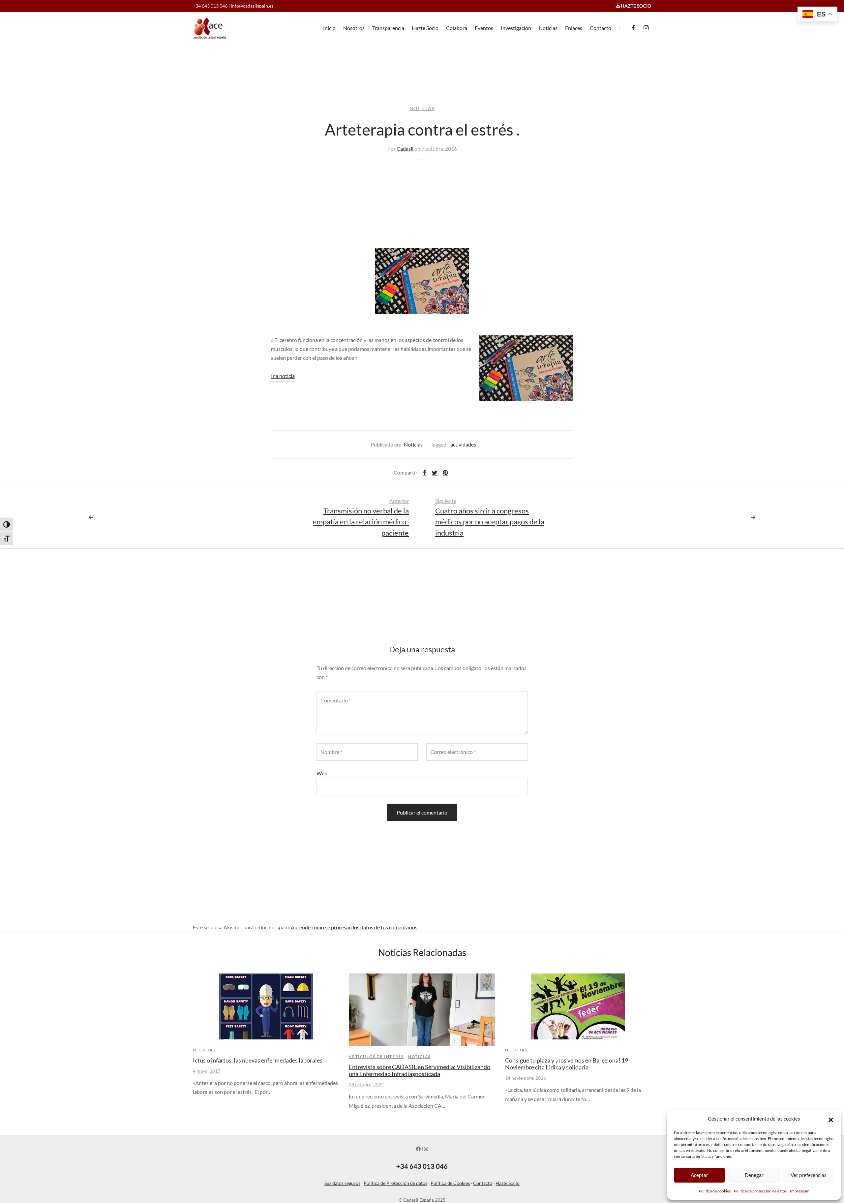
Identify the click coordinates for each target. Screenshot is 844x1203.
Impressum (799, 1190)
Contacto (600, 28)
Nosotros (354, 28)
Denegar (754, 1175)
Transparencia (388, 28)
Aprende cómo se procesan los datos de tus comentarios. (354, 927)
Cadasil (405, 148)
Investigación (516, 28)
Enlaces (573, 28)
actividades (463, 444)
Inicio (329, 28)
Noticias (548, 28)
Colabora (456, 28)
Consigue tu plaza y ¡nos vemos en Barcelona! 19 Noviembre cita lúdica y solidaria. (566, 1064)
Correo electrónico (453, 752)
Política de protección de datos (760, 1190)
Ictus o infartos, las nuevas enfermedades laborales (257, 1060)
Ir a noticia (283, 376)
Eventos (484, 28)
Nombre (331, 752)
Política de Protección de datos (395, 1183)
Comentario (335, 700)
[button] (831, 1119)
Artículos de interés (376, 1056)
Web (321, 773)
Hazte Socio (425, 28)
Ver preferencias (809, 1175)
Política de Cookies (450, 1183)
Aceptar (699, 1175)
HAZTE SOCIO (635, 6)
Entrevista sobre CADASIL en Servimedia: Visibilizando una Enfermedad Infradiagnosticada (419, 1070)
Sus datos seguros (342, 1183)
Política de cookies (715, 1190)
